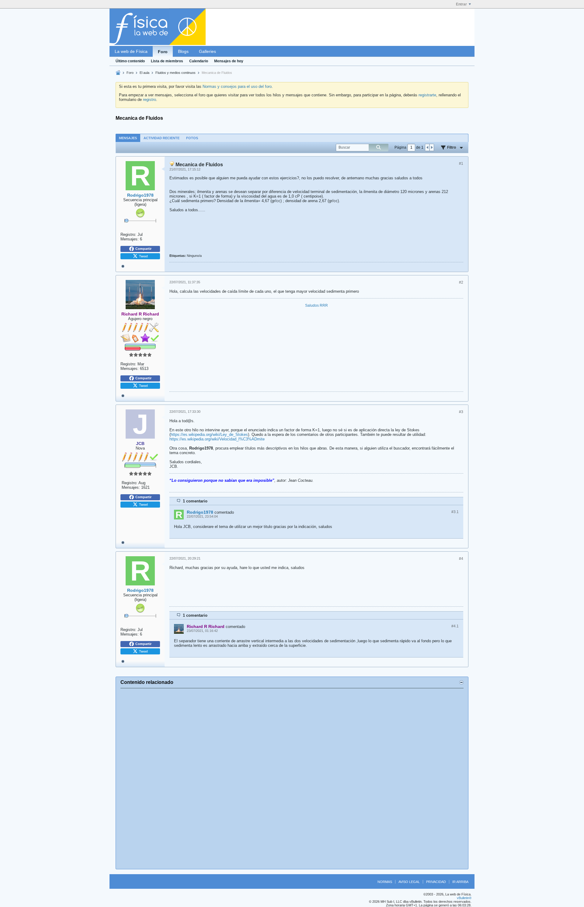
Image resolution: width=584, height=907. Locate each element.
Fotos (192, 138)
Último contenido (130, 61)
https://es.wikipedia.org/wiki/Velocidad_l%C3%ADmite (217, 439)
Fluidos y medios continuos (175, 72)
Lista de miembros (167, 61)
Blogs (183, 51)
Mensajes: (129, 239)
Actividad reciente (161, 138)
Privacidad (436, 882)
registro (149, 99)
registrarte (427, 95)
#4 (461, 559)
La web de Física (131, 51)
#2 (461, 282)
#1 (461, 163)
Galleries (207, 51)
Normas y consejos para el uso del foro (237, 86)
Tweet (143, 255)
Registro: (128, 234)
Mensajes (128, 138)
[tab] (128, 138)
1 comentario (195, 501)
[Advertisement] (292, 778)
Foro (163, 51)
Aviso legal (409, 882)
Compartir (143, 248)
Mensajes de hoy (228, 61)
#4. (455, 626)
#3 (461, 412)
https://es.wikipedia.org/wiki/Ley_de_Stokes (209, 434)
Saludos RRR (316, 305)
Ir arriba (460, 882)
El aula (144, 72)
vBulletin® (464, 898)
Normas (384, 882)
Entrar (461, 4)
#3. (455, 512)
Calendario (198, 61)
